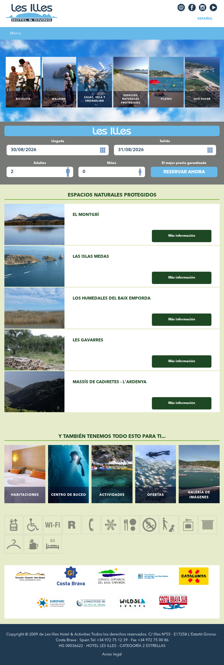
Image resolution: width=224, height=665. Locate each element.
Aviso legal (112, 654)
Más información (181, 236)
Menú (15, 33)
